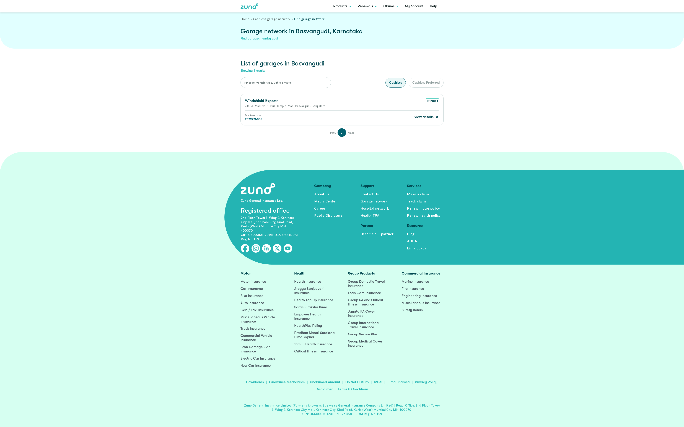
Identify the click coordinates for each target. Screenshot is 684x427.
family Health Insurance (313, 344)
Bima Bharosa (398, 382)
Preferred (432, 100)
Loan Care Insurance (364, 293)
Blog (410, 234)
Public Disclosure (328, 215)
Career (319, 208)
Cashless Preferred (426, 82)
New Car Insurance (255, 365)
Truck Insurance (252, 328)
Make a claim (418, 194)
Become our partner (377, 234)
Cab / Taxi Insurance (257, 310)
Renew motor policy (423, 208)
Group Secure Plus (362, 334)
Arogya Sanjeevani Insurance (309, 291)
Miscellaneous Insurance (421, 303)
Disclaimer (324, 389)
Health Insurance (307, 282)
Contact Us (370, 194)
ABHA (412, 241)
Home (244, 19)
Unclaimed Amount (325, 382)
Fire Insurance (413, 289)
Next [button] (351, 132)
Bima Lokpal (417, 248)
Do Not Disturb (357, 382)
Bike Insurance (251, 296)
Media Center (325, 201)
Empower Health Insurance (307, 316)
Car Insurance (251, 289)
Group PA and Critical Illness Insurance (365, 302)
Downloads (255, 382)
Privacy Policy (426, 382)
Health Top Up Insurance (313, 300)
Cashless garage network (271, 19)
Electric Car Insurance (258, 358)
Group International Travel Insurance (364, 325)
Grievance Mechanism (287, 382)
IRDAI (378, 382)
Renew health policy (424, 215)
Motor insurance (253, 282)
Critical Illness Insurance (313, 351)
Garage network (374, 201)
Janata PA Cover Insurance (361, 313)
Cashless (395, 82)
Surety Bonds (412, 310)
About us (321, 194)
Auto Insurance (252, 303)
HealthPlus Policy (308, 326)
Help (433, 6)
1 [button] (342, 132)
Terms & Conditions (353, 389)
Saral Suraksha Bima (310, 307)
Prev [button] (333, 132)
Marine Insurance (415, 282)
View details (424, 117)
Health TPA (370, 215)
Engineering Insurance (419, 296)
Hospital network (375, 208)
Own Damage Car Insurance (255, 349)
